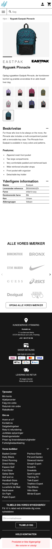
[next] (50, 274)
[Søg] (10, 11)
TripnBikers (32, 487)
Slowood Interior (35, 460)
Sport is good (33, 473)
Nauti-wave (7, 490)
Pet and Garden (35, 457)
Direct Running (9, 460)
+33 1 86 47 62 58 (26, 338)
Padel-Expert (8, 497)
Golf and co (7, 477)
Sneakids (31, 470)
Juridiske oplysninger (12, 432)
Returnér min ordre (11, 406)
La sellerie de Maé (11, 487)
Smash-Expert (34, 463)
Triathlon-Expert (35, 483)
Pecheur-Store (34, 453)
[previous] (2, 274)
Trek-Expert (32, 480)
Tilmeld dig (26, 525)
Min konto (7, 396)
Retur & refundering (11, 429)
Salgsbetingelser (10, 426)
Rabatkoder (8, 409)
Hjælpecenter (9, 399)
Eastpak (13, 61)
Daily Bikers (8, 457)
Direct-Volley (8, 463)
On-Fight (6, 493)
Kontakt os (26, 329)
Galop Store (8, 473)
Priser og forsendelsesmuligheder (18, 439)
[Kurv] (49, 4)
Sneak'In (31, 467)
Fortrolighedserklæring (13, 442)
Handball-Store (9, 480)
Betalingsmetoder (11, 436)
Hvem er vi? (8, 419)
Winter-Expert (33, 493)
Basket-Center (9, 453)
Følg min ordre (9, 402)
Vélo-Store (32, 490)
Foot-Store (7, 470)
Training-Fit (32, 477)
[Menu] (3, 11)
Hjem (5, 18)
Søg (14, 11)
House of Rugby (10, 483)
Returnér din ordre (26, 381)
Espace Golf (8, 467)
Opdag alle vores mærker (26, 305)
